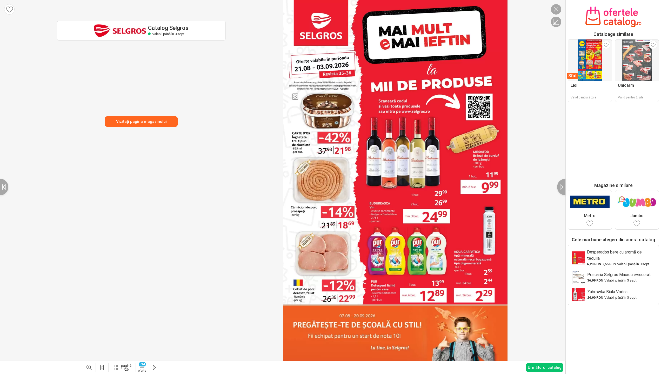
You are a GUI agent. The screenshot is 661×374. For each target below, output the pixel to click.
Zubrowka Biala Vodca (607, 291)
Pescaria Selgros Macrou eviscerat (619, 274)
